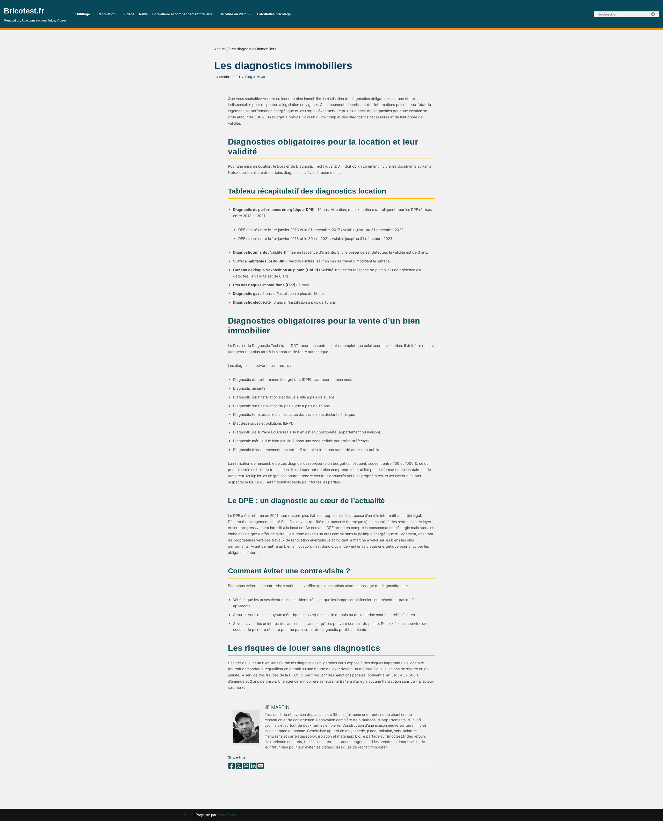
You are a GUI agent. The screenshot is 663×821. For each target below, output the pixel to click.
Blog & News (255, 77)
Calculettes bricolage (274, 14)
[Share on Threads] (246, 766)
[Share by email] (260, 766)
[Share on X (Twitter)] (238, 766)
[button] (92, 14)
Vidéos (128, 14)
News (143, 14)
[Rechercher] (653, 14)
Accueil (220, 49)
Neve (188, 815)
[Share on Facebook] (231, 766)
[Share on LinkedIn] (253, 766)
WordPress (227, 815)
